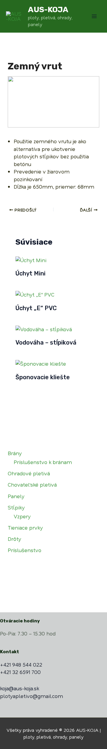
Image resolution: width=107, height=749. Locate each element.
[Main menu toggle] (94, 16)
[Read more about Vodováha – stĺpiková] (43, 328)
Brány (15, 453)
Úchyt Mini (30, 273)
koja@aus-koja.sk (19, 688)
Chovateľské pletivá (32, 484)
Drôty (14, 539)
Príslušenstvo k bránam (43, 462)
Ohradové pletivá (29, 473)
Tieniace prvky (25, 527)
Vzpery (22, 516)
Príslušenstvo (24, 550)
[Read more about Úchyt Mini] (30, 259)
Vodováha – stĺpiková (45, 342)
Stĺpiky (16, 507)
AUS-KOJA (48, 9)
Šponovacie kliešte (42, 377)
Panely (16, 496)
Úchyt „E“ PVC (36, 308)
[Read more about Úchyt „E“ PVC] (34, 294)
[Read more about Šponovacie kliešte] (40, 363)
